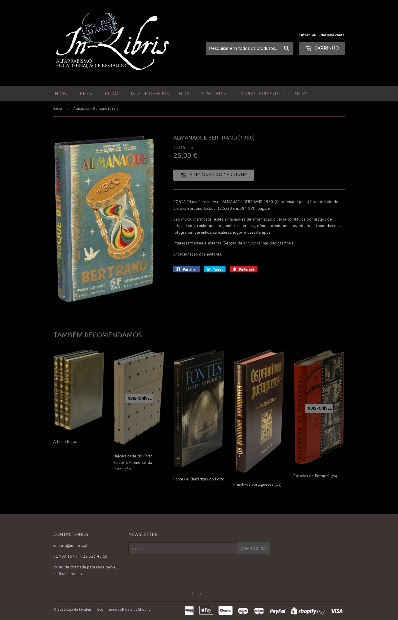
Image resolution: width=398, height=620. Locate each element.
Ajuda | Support (261, 93)
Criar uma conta (331, 35)
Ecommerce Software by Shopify (123, 609)
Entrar (304, 35)
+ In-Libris (214, 93)
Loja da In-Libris (79, 609)
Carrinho (326, 48)
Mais (299, 93)
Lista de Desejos (148, 93)
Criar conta (253, 548)
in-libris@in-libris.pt (70, 545)
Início (60, 93)
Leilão (110, 93)
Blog (185, 93)
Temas (85, 93)
